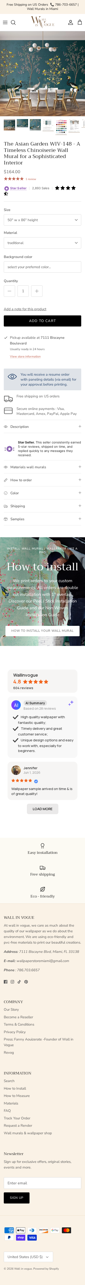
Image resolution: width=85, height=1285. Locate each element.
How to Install (15, 1088)
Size (7, 209)
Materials (11, 1103)
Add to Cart (42, 320)
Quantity (11, 281)
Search (9, 1081)
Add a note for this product (25, 309)
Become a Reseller (18, 1017)
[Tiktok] (19, 982)
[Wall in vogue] (42, 22)
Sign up (16, 1198)
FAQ (7, 1110)
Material (10, 232)
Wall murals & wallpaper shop (28, 1133)
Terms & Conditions (19, 1024)
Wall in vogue (23, 1269)
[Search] (15, 22)
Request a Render (18, 1125)
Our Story (11, 1009)
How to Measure (17, 1095)
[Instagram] (12, 982)
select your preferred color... (29, 267)
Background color (18, 256)
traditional (15, 243)
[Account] (69, 22)
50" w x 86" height (23, 220)
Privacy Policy (15, 1032)
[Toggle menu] (5, 22)
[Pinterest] (26, 982)
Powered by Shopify (46, 1269)
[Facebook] (5, 982)
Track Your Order (17, 1118)
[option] (42, 73)
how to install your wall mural (42, 631)
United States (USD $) (25, 1257)
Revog (9, 1052)
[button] (42, 809)
